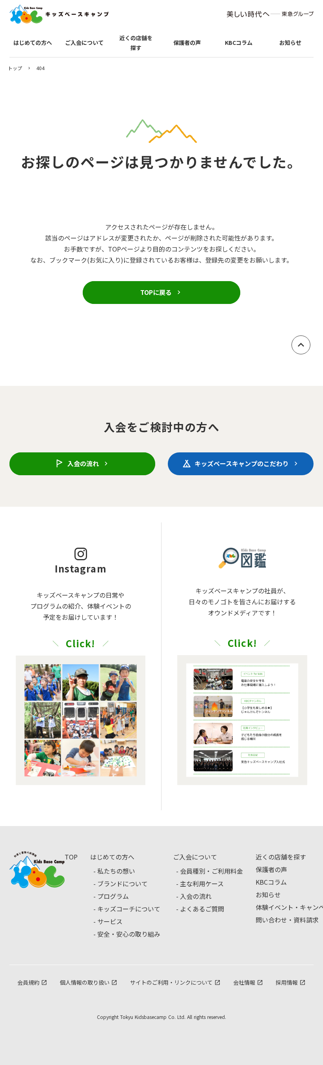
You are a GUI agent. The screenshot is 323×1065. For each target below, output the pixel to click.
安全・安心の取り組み (128, 934)
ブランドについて (122, 883)
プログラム (113, 896)
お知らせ (268, 894)
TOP (71, 856)
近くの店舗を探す (281, 856)
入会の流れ (196, 896)
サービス (110, 921)
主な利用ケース (202, 883)
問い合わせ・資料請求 (287, 919)
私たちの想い (116, 871)
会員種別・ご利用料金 (211, 871)
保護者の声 (271, 869)
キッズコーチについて (128, 908)
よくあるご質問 (202, 908)
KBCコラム (271, 882)
